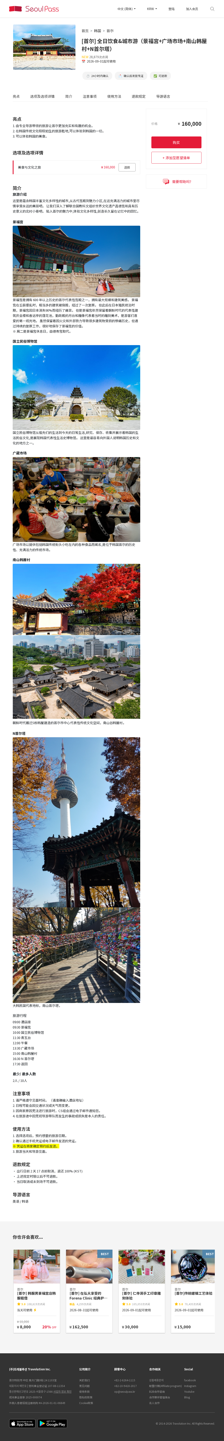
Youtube (189, 1391)
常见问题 (84, 1386)
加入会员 (192, 9)
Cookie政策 (86, 1403)
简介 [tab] (68, 96)
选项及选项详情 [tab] (42, 96)
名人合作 (154, 1403)
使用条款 (84, 1391)
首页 (85, 30)
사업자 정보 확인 (62, 1391)
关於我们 (84, 1380)
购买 (176, 142)
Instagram (190, 1386)
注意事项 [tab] (90, 96)
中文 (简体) (125, 9)
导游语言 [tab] (163, 96)
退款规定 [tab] (139, 96)
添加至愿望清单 (178, 157)
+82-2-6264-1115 (124, 1380)
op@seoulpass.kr (124, 1391)
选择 (127, 167)
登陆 (171, 9)
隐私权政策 (85, 1397)
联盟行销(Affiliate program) (164, 1386)
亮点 (16, 96)
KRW (150, 9)
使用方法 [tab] (114, 96)
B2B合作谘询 (157, 1391)
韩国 (97, 30)
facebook (190, 1380)
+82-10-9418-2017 (125, 1386)
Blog (187, 1397)
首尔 (110, 30)
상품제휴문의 (156, 1380)
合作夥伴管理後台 (159, 1397)
